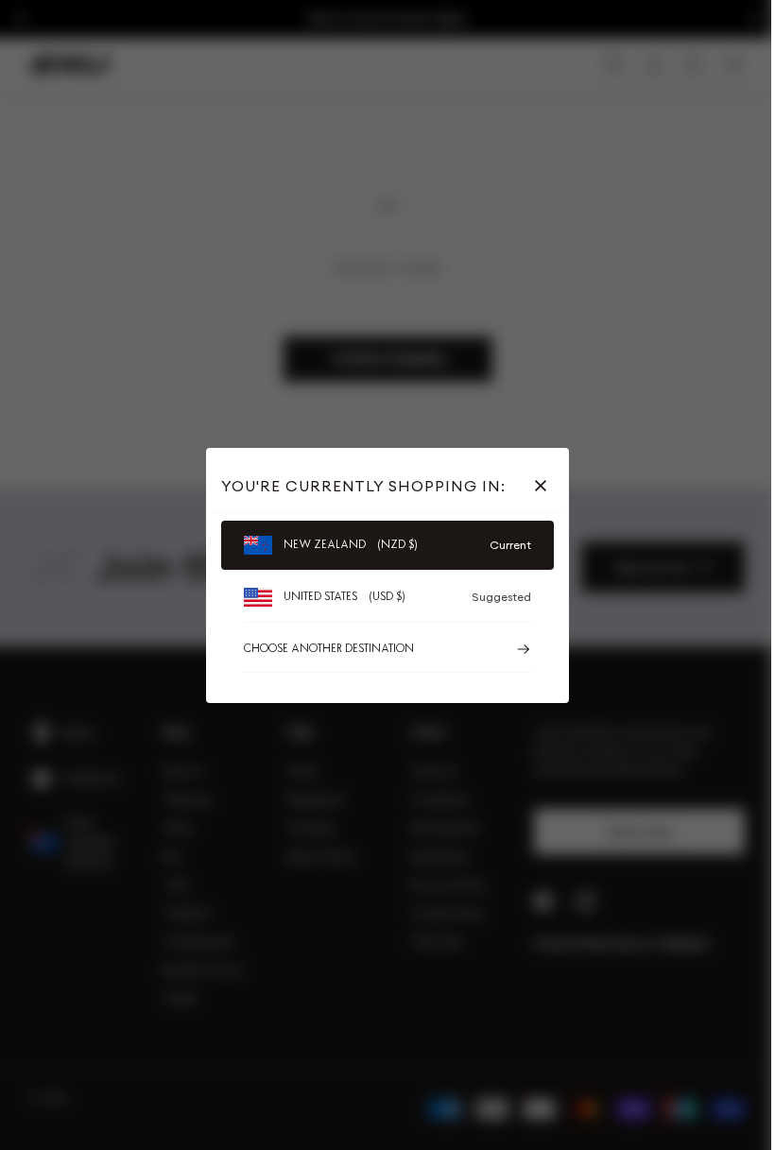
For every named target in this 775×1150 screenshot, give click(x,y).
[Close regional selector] (544, 485)
